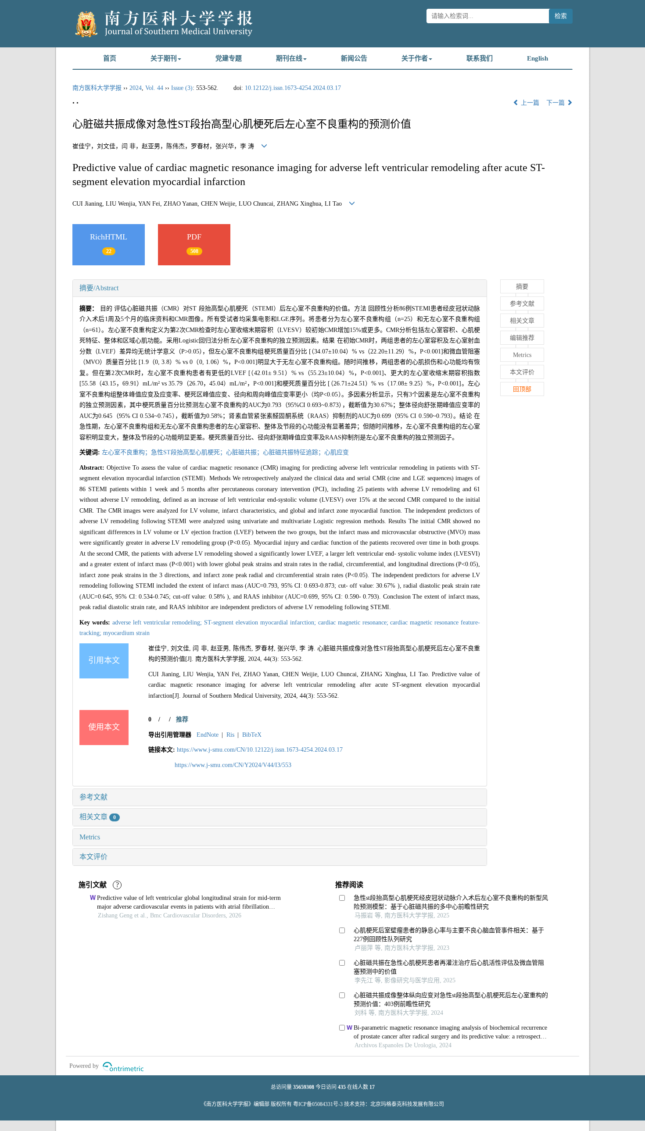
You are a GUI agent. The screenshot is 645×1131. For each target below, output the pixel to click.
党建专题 (228, 58)
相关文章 (97, 817)
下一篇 (556, 103)
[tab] (280, 288)
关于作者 (414, 58)
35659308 (303, 1087)
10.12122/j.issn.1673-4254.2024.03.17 (293, 88)
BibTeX (252, 734)
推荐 (182, 719)
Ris (230, 734)
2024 (135, 88)
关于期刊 (163, 58)
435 (342, 1087)
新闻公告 (354, 58)
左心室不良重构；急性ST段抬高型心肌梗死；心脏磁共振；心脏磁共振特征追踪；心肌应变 (225, 452)
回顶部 (522, 389)
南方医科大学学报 (97, 88)
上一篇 (529, 103)
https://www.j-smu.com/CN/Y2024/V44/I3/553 (233, 765)
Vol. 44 (154, 88)
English (537, 58)
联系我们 (479, 58)
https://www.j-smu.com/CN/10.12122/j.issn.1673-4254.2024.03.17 (260, 749)
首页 (109, 58)
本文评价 (93, 856)
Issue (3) (182, 88)
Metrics (89, 837)
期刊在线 (289, 58)
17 (372, 1087)
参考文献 (93, 797)
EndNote (208, 734)
